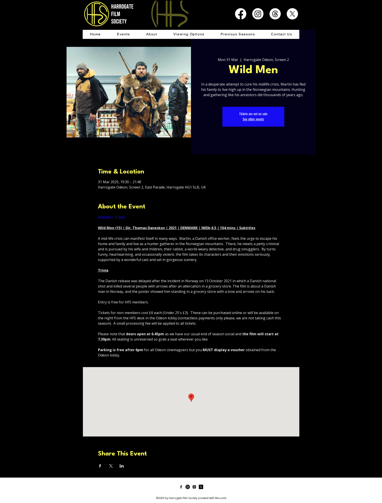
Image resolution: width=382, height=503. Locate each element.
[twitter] (201, 487)
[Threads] (275, 13)
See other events (253, 119)
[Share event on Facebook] (100, 466)
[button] (123, 34)
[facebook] (181, 487)
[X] (292, 13)
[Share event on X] (111, 466)
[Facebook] (240, 13)
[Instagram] (258, 13)
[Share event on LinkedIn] (122, 466)
